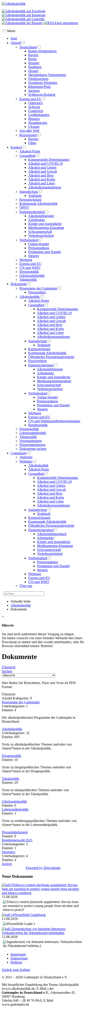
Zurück (7, 864)
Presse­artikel (37, 292)
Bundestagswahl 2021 (17, 840)
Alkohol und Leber (41, 183)
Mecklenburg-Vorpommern (47, 75)
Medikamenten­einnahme (54, 381)
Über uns (25, 586)
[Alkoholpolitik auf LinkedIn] (23, 19)
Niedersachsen (38, 79)
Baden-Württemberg (42, 51)
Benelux (34, 119)
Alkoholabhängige (41, 216)
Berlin (32, 59)
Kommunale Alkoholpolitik (38, 203)
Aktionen (25, 457)
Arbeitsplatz (36, 220)
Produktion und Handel (44, 252)
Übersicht (8, 667)
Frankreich (35, 111)
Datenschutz (19, 958)
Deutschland (28, 47)
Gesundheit (27, 155)
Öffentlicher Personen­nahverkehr (51, 357)
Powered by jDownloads (43, 868)
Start (14, 38)
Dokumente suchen (32, 449)
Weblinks (25, 461)
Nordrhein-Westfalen (42, 83)
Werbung (25, 260)
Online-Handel (38, 244)
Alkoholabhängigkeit (51, 534)
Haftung (16, 962)
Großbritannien (38, 115)
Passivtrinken (37, 361)
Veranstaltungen (30, 441)
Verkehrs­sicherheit (50, 389)
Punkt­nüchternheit (41, 365)
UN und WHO (29, 268)
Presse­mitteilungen (32, 445)
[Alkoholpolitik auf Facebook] (23, 11)
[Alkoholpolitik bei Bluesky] (22, 23)
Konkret (16, 147)
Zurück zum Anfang (16, 970)
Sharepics (8, 852)
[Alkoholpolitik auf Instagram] (23, 15)
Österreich (35, 103)
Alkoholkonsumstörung (44, 187)
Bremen (33, 63)
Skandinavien (37, 123)
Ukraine (33, 127)
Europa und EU (30, 99)
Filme (32, 143)
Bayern (33, 55)
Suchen (7, 671)
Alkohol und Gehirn (42, 167)
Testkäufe (35, 195)
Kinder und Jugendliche (45, 224)
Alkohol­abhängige (50, 369)
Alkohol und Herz (41, 175)
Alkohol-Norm (29, 151)
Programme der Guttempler (38, 288)
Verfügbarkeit (28, 240)
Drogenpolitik (29, 271)
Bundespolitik (38, 425)
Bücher (33, 139)
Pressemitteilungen (15, 832)
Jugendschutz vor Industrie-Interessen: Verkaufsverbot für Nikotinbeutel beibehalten (34, 931)
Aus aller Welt (29, 130)
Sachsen (34, 90)
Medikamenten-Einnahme (46, 228)
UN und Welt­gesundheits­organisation (54, 421)
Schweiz (34, 107)
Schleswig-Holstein (41, 94)
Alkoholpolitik (29, 297)
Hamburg (34, 67)
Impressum (18, 954)
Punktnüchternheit (32, 212)
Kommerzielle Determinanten (48, 159)
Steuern (33, 256)
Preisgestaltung (38, 248)
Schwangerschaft (40, 231)
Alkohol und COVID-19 (45, 163)
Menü (11, 31)
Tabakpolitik (28, 279)
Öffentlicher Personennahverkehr (51, 525)
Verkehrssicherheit (41, 235)
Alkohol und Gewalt (42, 171)
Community (19, 453)
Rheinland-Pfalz (39, 87)
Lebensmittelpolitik (32, 433)
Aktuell (16, 43)
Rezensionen (28, 135)
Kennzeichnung (30, 199)
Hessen (33, 71)
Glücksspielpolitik (32, 275)
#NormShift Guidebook (29, 915)
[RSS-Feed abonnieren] (61, 23)
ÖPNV (24, 207)
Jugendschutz (28, 192)
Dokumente (19, 284)
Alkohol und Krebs (41, 179)
